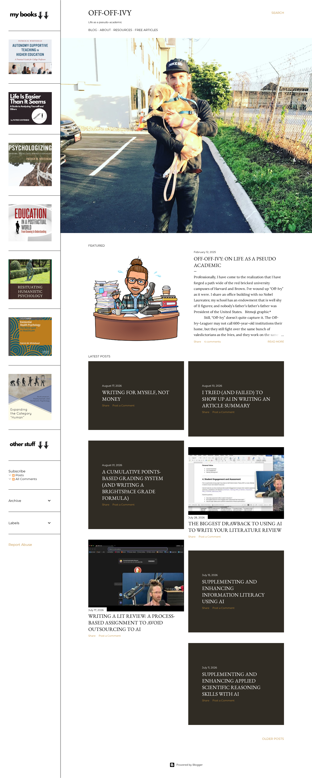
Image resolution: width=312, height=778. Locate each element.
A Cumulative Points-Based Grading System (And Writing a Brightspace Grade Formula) (132, 484)
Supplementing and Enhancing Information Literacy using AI (233, 591)
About (105, 30)
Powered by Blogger (189, 764)
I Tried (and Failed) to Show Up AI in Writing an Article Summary (236, 399)
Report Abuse (20, 545)
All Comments (26, 479)
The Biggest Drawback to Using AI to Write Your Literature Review (235, 526)
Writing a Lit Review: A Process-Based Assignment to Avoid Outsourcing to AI (131, 622)
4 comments (212, 341)
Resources (122, 30)
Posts (19, 475)
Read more (276, 341)
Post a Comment (123, 405)
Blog (92, 30)
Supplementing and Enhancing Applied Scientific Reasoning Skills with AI (231, 684)
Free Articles (146, 30)
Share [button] (197, 341)
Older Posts (273, 739)
